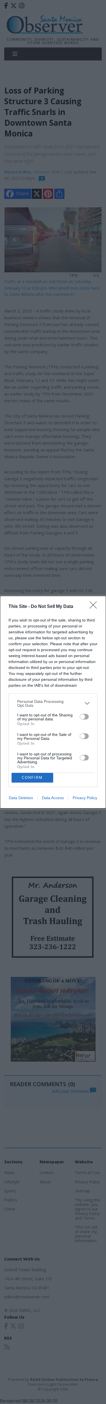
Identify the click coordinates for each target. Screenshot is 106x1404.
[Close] (95, 606)
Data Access (53, 798)
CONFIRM (32, 777)
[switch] (84, 717)
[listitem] (53, 703)
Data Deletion (21, 798)
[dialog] (53, 702)
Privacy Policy (85, 798)
